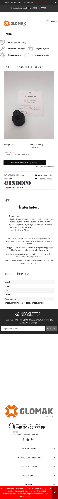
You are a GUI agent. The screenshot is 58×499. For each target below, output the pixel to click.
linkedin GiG (32, 440)
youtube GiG (27, 440)
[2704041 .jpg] (29, 105)
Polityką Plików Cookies (16, 491)
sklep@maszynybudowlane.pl (22, 250)
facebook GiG (23, 440)
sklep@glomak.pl (20, 8)
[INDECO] (18, 183)
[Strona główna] (15, 23)
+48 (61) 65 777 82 (39, 8)
